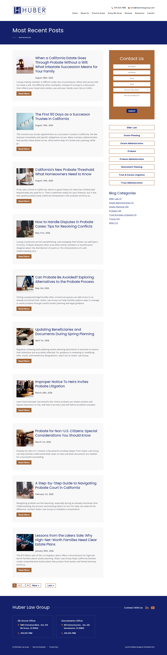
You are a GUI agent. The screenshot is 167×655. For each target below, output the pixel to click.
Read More (24, 93)
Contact (151, 13)
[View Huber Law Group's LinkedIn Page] (147, 608)
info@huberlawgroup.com (143, 7)
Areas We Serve (115, 13)
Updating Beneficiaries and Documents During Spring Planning (64, 331)
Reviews (128, 13)
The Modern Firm (149, 647)
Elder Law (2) (115, 198)
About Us (85, 13)
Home (75, 13)
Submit (131, 111)
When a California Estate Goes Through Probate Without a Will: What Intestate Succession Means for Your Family (66, 65)
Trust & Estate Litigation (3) (122, 215)
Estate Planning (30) (118, 206)
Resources (139, 13)
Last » (50, 585)
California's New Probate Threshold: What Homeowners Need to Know (64, 172)
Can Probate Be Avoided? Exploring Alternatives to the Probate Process (64, 279)
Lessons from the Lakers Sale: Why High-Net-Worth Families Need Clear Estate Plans (66, 540)
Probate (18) (115, 210)
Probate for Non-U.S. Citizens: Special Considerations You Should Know (66, 433)
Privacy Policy (53, 647)
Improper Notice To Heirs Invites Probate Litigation (61, 384)
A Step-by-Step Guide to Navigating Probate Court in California (65, 485)
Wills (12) (113, 223)
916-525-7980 (120, 7)
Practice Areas (98, 13)
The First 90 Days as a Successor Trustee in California (62, 116)
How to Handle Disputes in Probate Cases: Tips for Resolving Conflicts (64, 224)
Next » (35, 585)
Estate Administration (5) (121, 202)
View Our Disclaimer (39, 647)
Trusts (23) (114, 219)
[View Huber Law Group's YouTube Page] (153, 608)
